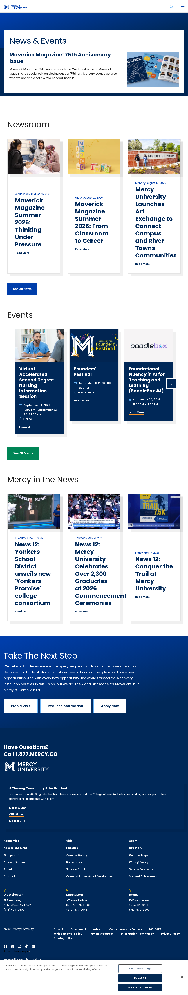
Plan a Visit (20, 706)
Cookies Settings (140, 968)
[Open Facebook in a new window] (5, 946)
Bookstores (74, 862)
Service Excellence (141, 869)
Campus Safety (76, 855)
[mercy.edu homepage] (15, 7)
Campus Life (12, 855)
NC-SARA (155, 929)
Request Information (65, 706)
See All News (22, 289)
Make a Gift (17, 821)
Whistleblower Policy (68, 934)
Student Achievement (143, 876)
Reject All (140, 978)
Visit (69, 841)
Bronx (133, 895)
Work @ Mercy (138, 862)
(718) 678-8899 (139, 910)
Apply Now (110, 706)
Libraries (72, 848)
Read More (22, 253)
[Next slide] (171, 383)
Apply (133, 841)
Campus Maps (139, 855)
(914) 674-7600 (14, 910)
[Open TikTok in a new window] (26, 946)
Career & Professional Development (90, 876)
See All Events (23, 453)
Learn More (26, 427)
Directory (135, 848)
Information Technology (137, 934)
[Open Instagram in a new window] (12, 946)
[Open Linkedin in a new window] (33, 946)
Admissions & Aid (15, 848)
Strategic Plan (63, 938)
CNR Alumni (16, 814)
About (8, 869)
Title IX (58, 929)
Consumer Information (85, 929)
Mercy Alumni (18, 808)
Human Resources (101, 934)
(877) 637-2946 (76, 910)
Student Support (15, 862)
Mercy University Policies (125, 929)
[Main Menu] (182, 6)
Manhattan (74, 895)
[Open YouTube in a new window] (19, 946)
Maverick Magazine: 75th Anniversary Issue (60, 58)
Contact (9, 876)
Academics (11, 841)
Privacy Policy (170, 934)
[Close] (182, 977)
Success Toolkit (77, 869)
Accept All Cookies (140, 987)
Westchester (13, 895)
